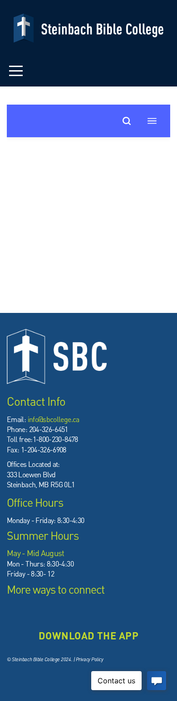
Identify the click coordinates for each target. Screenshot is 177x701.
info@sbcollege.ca (53, 419)
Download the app (88, 635)
